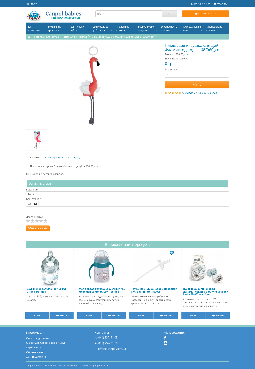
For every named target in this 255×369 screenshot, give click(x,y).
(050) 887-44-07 (201, 3)
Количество (171, 69)
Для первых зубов (77, 28)
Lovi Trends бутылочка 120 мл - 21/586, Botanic (47, 290)
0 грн (37, 315)
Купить (197, 84)
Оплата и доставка (37, 338)
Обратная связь (36, 352)
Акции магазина (36, 356)
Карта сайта (33, 347)
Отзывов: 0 (188, 92)
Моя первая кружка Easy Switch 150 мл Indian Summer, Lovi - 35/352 (102, 290)
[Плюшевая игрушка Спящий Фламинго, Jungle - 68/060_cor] (93, 84)
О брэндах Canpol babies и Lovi (45, 342)
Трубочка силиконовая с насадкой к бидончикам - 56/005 (154, 290)
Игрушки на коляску (122, 28)
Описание (34, 157)
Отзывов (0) (74, 157)
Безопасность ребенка (169, 28)
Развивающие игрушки (146, 28)
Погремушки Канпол (75, 36)
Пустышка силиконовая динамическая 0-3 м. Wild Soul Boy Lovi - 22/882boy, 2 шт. (205, 291)
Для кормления (34, 28)
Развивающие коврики (214, 28)
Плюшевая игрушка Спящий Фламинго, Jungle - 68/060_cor (122, 36)
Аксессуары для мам (192, 28)
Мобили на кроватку (54, 28)
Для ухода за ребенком (100, 28)
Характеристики (54, 157)
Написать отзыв (207, 92)
